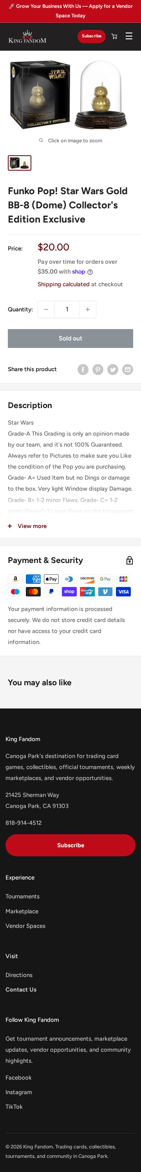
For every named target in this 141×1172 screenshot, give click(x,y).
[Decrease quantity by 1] (46, 309)
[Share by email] (127, 369)
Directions (19, 975)
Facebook (18, 1077)
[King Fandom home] (27, 36)
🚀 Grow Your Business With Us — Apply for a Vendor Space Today (71, 10)
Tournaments (22, 896)
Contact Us (20, 989)
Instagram (18, 1092)
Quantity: (20, 309)
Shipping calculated (64, 284)
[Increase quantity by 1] (88, 309)
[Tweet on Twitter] (112, 369)
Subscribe (91, 36)
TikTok (14, 1106)
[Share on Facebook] (83, 369)
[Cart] (114, 36)
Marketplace (21, 911)
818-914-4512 (23, 822)
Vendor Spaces (25, 925)
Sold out (70, 338)
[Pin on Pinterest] (97, 369)
